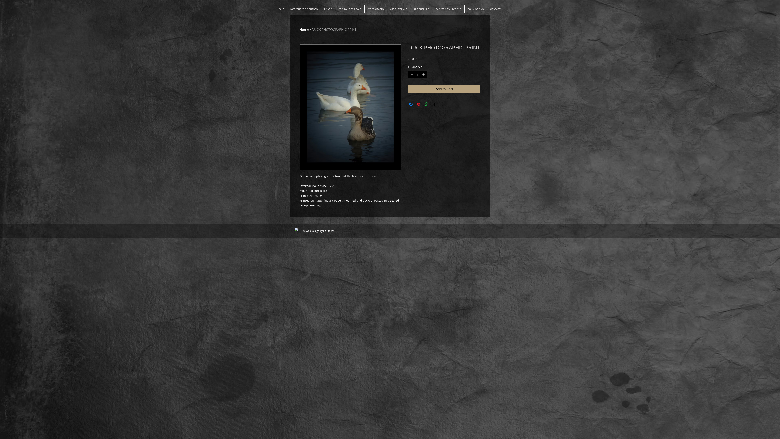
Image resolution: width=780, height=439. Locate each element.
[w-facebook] (297, 230)
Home (304, 29)
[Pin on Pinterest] (418, 104)
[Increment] (423, 74)
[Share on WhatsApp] (426, 104)
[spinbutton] (417, 74)
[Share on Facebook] (410, 104)
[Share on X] (434, 104)
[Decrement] (411, 74)
